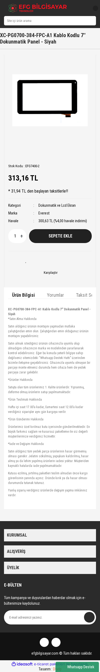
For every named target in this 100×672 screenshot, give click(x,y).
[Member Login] (83, 8)
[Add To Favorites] (26, 260)
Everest (44, 213)
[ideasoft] (22, 664)
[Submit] (89, 617)
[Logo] (38, 8)
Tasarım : (50, 669)
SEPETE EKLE (60, 236)
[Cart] (93, 8)
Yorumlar (55, 295)
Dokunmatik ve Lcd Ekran (57, 205)
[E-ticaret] (49, 664)
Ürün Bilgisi (23, 295)
